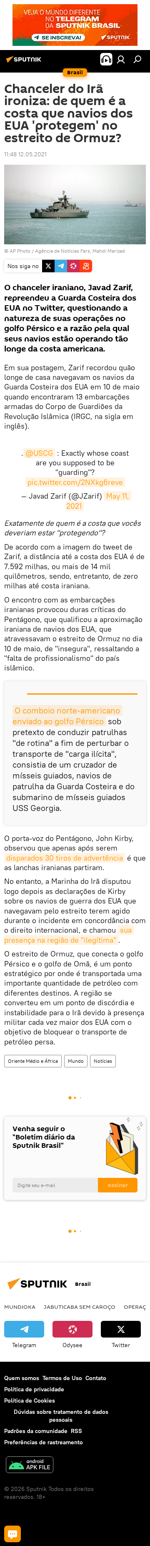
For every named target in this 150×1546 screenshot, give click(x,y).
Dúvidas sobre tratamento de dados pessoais (61, 1415)
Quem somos (21, 1378)
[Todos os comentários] (12, 1534)
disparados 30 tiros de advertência (64, 858)
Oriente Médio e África (33, 1061)
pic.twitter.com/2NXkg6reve (75, 482)
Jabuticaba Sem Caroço (79, 1306)
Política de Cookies (29, 1400)
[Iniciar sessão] (120, 59)
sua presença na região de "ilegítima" (69, 934)
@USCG (39, 453)
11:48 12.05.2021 (25, 154)
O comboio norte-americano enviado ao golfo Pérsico (67, 715)
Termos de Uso (62, 1378)
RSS (76, 1431)
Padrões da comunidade (36, 1431)
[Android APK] (29, 1465)
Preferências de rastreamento (43, 1442)
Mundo (76, 1061)
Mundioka (19, 1306)
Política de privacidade (34, 1389)
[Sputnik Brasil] (25, 62)
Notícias (103, 1061)
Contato (95, 1378)
